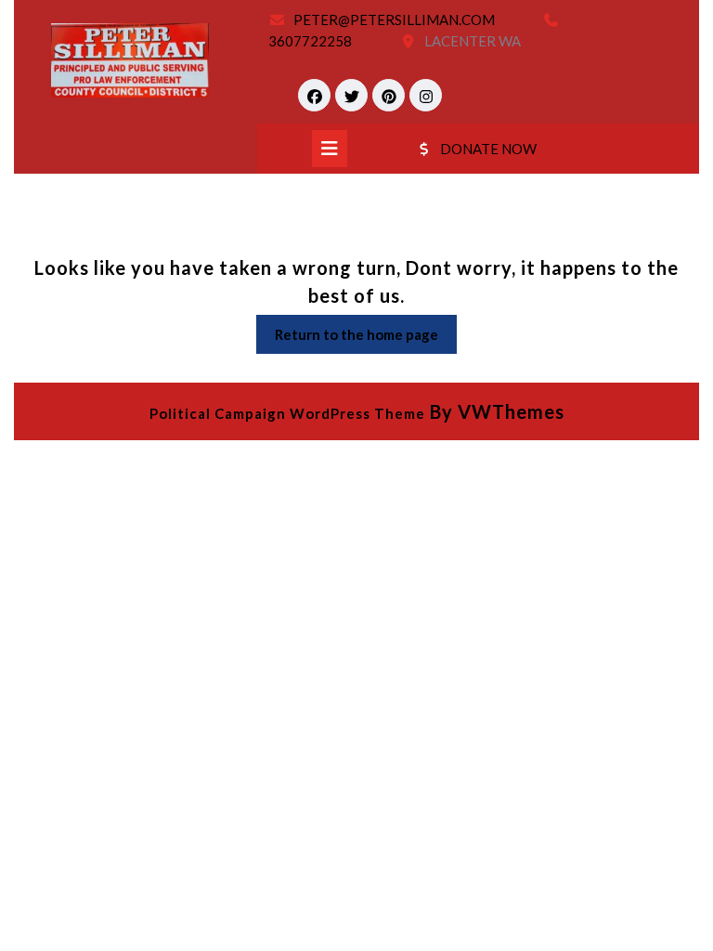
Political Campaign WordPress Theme (287, 413)
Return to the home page (366, 339)
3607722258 (310, 41)
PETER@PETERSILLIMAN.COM (394, 19)
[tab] (329, 148)
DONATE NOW (488, 148)
